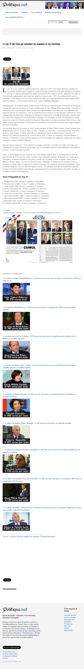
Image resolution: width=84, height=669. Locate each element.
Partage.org (68, 624)
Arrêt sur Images (70, 617)
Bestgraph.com (69, 619)
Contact (5, 658)
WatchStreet (68, 630)
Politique (15, 4)
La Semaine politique (10, 656)
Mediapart (67, 622)
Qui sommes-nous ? (10, 651)
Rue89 (66, 628)
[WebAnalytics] (7, 665)
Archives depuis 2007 (10, 654)
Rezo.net (67, 626)
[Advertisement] (42, 31)
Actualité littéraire (70, 615)
